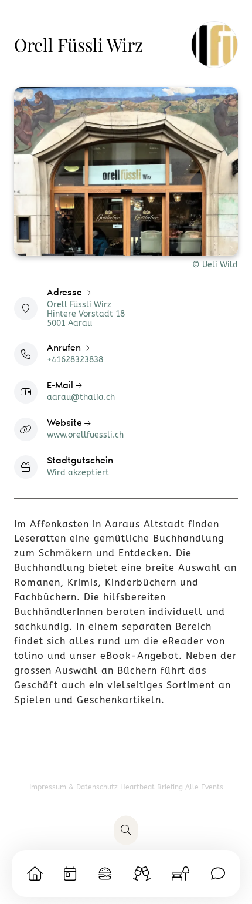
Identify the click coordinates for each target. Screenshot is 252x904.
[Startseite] (35, 873)
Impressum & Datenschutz (74, 787)
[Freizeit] (180, 873)
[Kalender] (70, 873)
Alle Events (204, 787)
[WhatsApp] (218, 873)
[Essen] (105, 873)
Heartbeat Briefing (152, 787)
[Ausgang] (142, 873)
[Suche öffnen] (126, 830)
